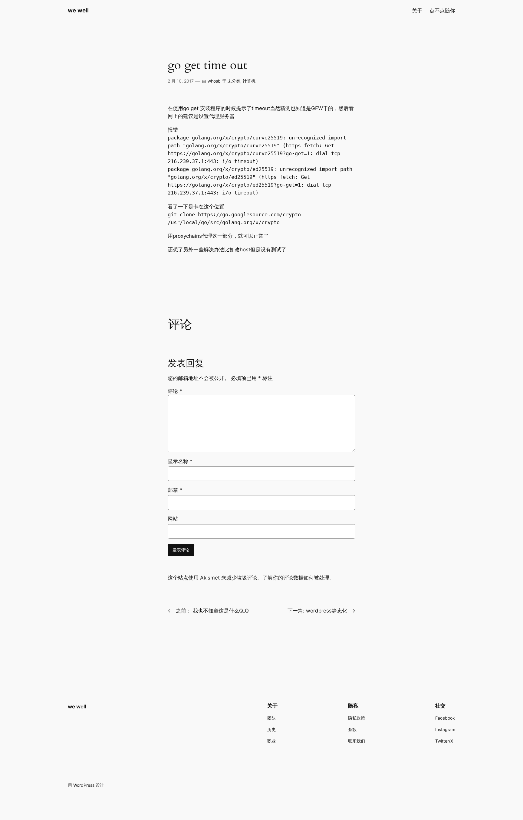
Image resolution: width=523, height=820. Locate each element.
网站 (173, 519)
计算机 (249, 80)
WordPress (83, 785)
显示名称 (180, 461)
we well (78, 10)
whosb (214, 80)
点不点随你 (442, 11)
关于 (417, 11)
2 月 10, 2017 (181, 80)
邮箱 (175, 490)
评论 (175, 391)
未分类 (234, 80)
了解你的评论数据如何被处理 (295, 578)
